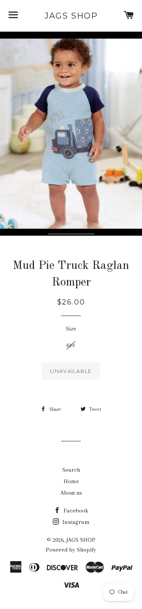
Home (71, 481)
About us (71, 492)
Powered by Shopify (71, 549)
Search (71, 469)
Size (71, 328)
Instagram (75, 522)
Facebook (75, 510)
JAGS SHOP (71, 16)
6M (70, 345)
